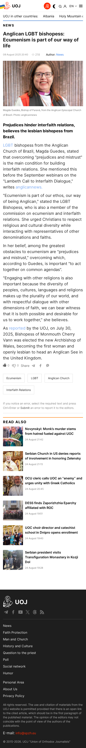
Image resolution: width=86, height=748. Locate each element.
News (8, 25)
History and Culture (18, 646)
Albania (48, 16)
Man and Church (15, 639)
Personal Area (13, 682)
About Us (10, 689)
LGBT (8, 145)
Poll (6, 660)
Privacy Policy (13, 696)
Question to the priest (19, 653)
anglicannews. (29, 187)
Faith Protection (15, 632)
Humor (8, 673)
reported (17, 328)
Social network (14, 666)
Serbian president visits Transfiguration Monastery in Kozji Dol (51, 557)
